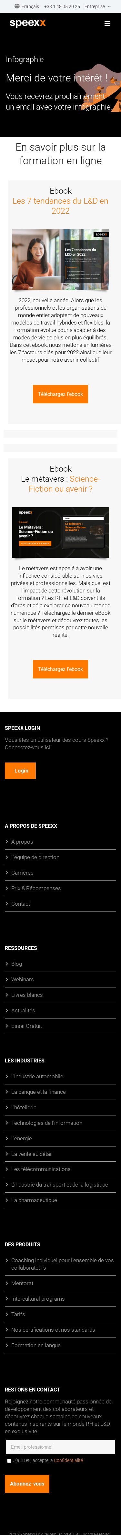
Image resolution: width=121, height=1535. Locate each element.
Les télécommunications (41, 1169)
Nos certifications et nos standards (53, 1329)
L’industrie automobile (37, 1076)
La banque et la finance (38, 1091)
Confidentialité (68, 1460)
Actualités (23, 1010)
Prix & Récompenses (36, 888)
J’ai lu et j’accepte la (48, 1460)
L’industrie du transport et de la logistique (59, 1184)
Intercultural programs (38, 1298)
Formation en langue (36, 1345)
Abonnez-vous (27, 1483)
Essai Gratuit (26, 1025)
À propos (22, 841)
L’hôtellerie (23, 1107)
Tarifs (18, 1314)
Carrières (22, 872)
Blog (16, 963)
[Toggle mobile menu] (108, 23)
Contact (20, 903)
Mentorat (22, 1283)
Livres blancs (27, 994)
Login (22, 771)
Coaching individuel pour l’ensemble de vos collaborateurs (62, 1263)
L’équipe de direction (35, 857)
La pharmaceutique (34, 1200)
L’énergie (21, 1138)
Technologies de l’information (46, 1122)
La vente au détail (32, 1153)
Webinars (22, 979)
